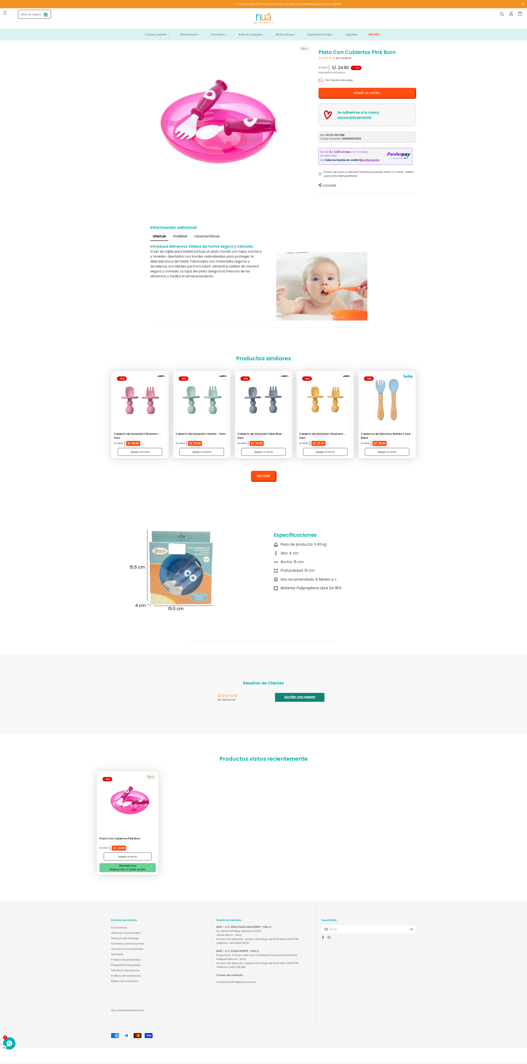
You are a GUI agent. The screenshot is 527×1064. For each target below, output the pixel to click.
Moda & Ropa (285, 35)
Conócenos (119, 927)
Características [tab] (207, 236)
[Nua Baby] (263, 19)
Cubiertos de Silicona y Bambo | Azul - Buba (387, 436)
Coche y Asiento (156, 35)
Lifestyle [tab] (159, 236)
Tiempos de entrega (125, 938)
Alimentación (189, 35)
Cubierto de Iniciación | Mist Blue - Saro (260, 436)
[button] (326, 58)
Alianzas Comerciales (126, 933)
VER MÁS (374, 35)
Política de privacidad (126, 960)
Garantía (117, 954)
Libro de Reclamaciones (127, 1010)
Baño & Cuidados (250, 35)
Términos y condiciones (127, 949)
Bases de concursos (125, 981)
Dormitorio (218, 35)
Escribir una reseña (299, 697)
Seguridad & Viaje (319, 35)
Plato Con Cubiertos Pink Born (119, 838)
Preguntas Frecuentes (126, 965)
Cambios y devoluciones (128, 944)
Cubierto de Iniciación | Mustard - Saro (322, 436)
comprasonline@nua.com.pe (236, 982)
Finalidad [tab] (180, 236)
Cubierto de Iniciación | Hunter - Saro (201, 434)
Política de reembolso (126, 976)
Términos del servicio (125, 970)
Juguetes (351, 35)
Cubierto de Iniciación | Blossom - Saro (137, 436)
